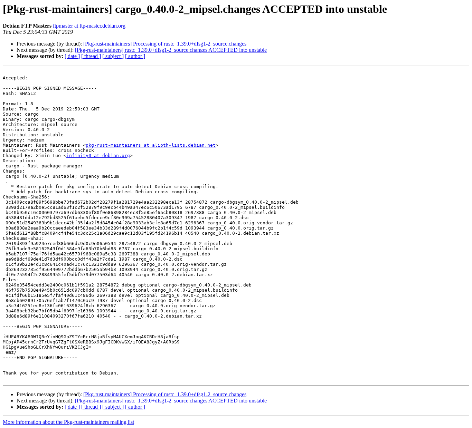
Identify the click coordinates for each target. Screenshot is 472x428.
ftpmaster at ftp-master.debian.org (89, 26)
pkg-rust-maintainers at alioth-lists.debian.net (151, 145)
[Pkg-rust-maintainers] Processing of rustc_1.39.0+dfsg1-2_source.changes (164, 44)
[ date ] (72, 56)
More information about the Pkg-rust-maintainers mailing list (68, 422)
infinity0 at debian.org (98, 155)
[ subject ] (113, 56)
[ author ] (135, 56)
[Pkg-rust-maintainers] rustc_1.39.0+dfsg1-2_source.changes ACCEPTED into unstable (171, 50)
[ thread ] (91, 56)
